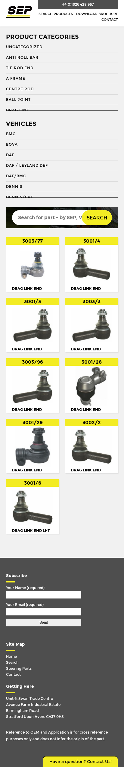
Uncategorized (24, 47)
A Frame (15, 78)
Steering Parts (19, 668)
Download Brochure (97, 14)
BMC (11, 134)
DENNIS (14, 187)
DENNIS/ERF (19, 197)
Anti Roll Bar (22, 57)
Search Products (56, 14)
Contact (109, 20)
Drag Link (17, 110)
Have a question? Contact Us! (80, 761)
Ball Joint (18, 100)
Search (97, 218)
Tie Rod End (19, 68)
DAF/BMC (16, 176)
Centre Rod (20, 89)
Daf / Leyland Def (27, 165)
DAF (10, 155)
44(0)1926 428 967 (78, 4)
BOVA (12, 144)
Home (11, 656)
